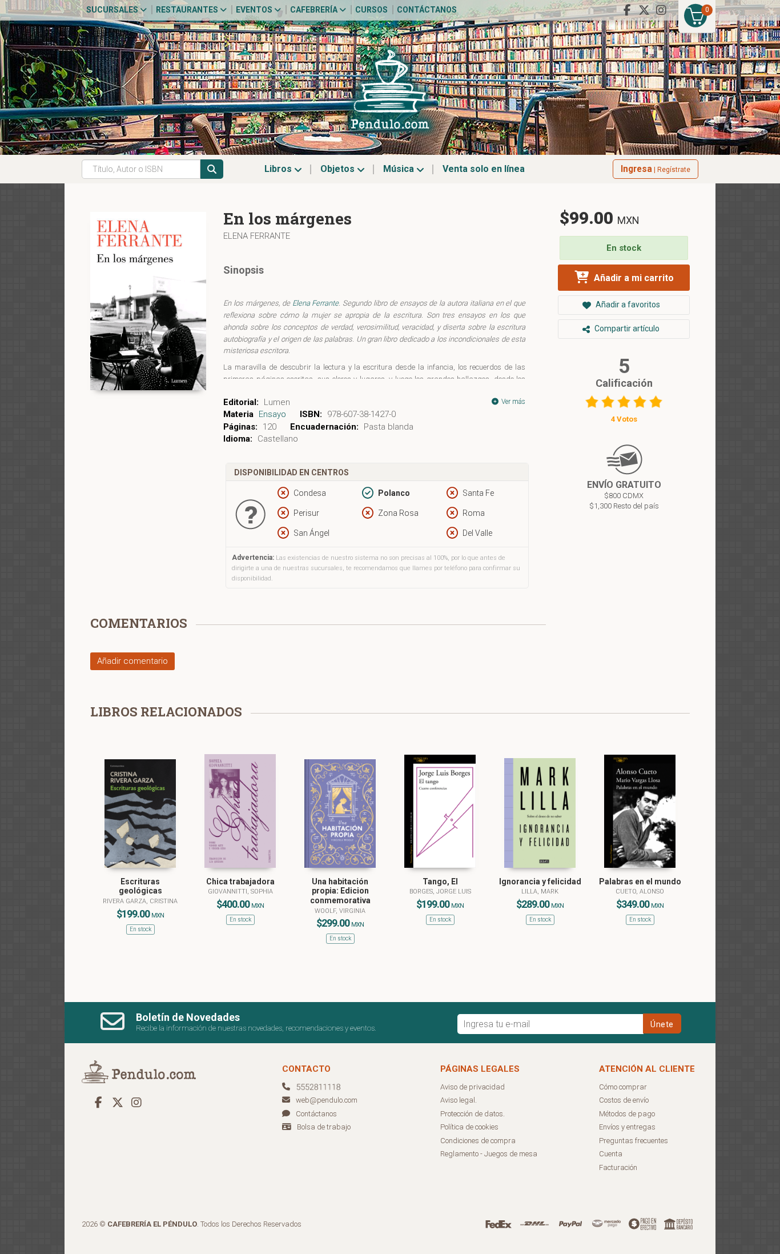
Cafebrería (314, 9)
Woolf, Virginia (340, 911)
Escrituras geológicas (140, 886)
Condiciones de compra (478, 1140)
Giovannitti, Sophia (240, 891)
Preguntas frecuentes (633, 1140)
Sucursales (113, 9)
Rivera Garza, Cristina (140, 901)
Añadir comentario (132, 661)
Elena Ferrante (315, 303)
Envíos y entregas (627, 1127)
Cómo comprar (623, 1087)
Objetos (338, 168)
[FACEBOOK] (627, 10)
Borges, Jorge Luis (440, 891)
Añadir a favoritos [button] (627, 304)
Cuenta (610, 1153)
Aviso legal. (458, 1100)
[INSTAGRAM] (661, 10)
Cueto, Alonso (640, 891)
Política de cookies (469, 1127)
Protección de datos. (472, 1113)
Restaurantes (188, 9)
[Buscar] (211, 169)
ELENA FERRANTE (256, 236)
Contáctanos (427, 9)
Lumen (277, 402)
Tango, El (440, 881)
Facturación (618, 1167)
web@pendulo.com (326, 1100)
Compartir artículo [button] (626, 328)
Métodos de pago (627, 1113)
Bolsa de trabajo (324, 1127)
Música (399, 168)
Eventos (255, 9)
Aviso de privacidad (472, 1087)
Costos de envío (624, 1100)
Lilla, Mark (539, 891)
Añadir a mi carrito (633, 278)
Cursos (371, 9)
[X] (644, 10)
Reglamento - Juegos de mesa (488, 1153)
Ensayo (272, 414)
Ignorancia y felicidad (540, 881)
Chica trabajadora (240, 881)
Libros (279, 168)
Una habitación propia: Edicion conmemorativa (340, 891)
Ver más (512, 402)
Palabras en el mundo (640, 881)
